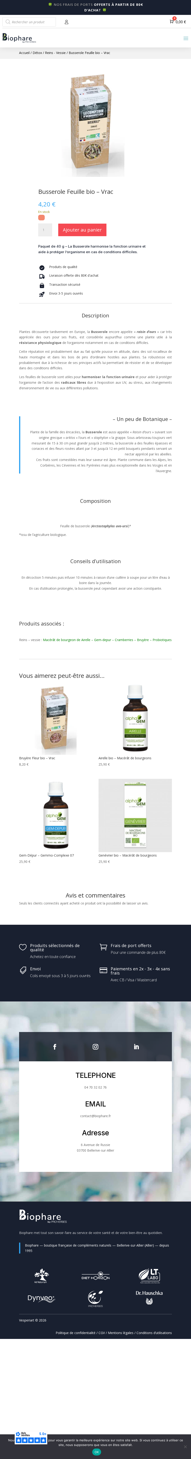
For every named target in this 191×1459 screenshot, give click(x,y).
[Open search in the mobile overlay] (29, 22)
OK (97, 1452)
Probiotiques (162, 640)
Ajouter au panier (82, 230)
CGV (102, 1333)
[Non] (185, 1446)
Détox (37, 52)
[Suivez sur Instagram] (95, 1046)
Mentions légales (120, 1333)
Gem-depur (102, 640)
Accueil (24, 52)
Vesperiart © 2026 (32, 1320)
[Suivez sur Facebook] (54, 1046)
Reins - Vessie (55, 52)
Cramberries (124, 640)
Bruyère (143, 640)
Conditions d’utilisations (154, 1333)
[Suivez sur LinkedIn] (136, 1046)
